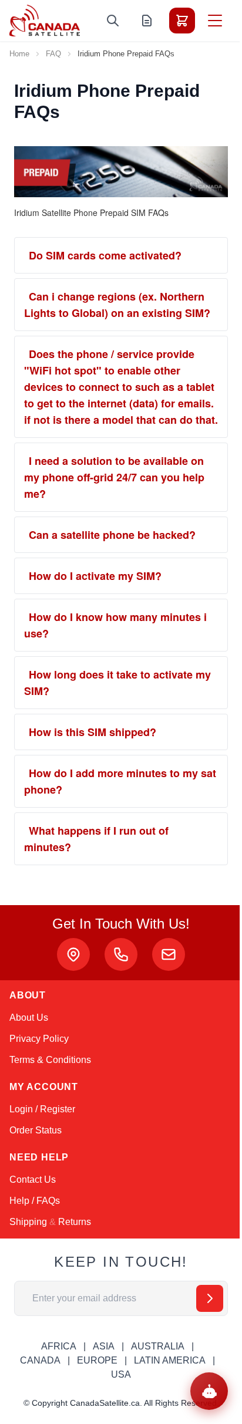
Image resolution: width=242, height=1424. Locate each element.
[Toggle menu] (215, 20)
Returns (74, 1222)
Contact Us (32, 1180)
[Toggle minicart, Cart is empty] (182, 20)
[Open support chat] (209, 1391)
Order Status (35, 1130)
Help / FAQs (34, 1201)
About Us (28, 1018)
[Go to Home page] (44, 20)
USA (121, 1374)
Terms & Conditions (50, 1060)
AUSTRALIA (157, 1346)
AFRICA (58, 1346)
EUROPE (97, 1360)
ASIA (104, 1346)
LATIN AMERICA (170, 1360)
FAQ (53, 53)
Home (19, 53)
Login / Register (42, 1109)
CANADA (40, 1360)
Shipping (28, 1222)
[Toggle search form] (113, 20)
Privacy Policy (39, 1039)
